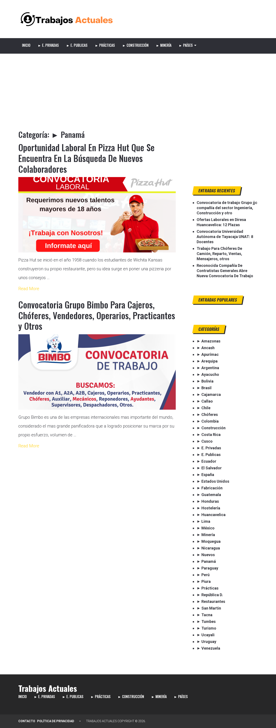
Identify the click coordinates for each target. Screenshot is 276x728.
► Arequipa (207, 361)
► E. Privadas (48, 45)
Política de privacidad (55, 721)
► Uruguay (206, 641)
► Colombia (208, 421)
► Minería (163, 45)
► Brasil (204, 388)
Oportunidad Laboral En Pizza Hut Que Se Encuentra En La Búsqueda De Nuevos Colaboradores (86, 158)
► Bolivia (205, 381)
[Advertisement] (138, 86)
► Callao (205, 401)
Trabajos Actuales (47, 688)
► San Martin (209, 608)
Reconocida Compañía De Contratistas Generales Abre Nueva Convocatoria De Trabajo (225, 270)
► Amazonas (208, 341)
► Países (186, 45)
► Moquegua (209, 541)
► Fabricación (210, 488)
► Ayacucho (208, 374)
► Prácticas (105, 45)
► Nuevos (206, 554)
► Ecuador (206, 461)
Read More (28, 288)
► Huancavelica (211, 514)
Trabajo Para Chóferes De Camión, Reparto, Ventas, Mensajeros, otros (219, 253)
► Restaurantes (211, 601)
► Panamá (206, 561)
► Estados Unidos (213, 481)
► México (206, 528)
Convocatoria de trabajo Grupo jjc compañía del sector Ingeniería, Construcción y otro (227, 207)
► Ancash (206, 347)
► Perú (203, 574)
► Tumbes (206, 621)
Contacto (26, 721)
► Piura (204, 581)
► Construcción (135, 45)
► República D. (210, 595)
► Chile (203, 408)
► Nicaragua (208, 548)
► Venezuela (208, 648)
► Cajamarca (209, 394)
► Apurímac (208, 354)
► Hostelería (208, 508)
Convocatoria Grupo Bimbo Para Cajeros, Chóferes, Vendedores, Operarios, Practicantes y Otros (96, 315)
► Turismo (206, 628)
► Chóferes (207, 414)
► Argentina (208, 368)
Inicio (26, 45)
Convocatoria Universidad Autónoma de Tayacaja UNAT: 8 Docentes (225, 236)
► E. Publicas (77, 45)
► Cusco (205, 441)
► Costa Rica (209, 434)
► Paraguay (207, 568)
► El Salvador (209, 468)
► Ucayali (206, 635)
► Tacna (204, 615)
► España (205, 474)
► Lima (203, 521)
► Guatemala (209, 494)
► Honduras (208, 501)
